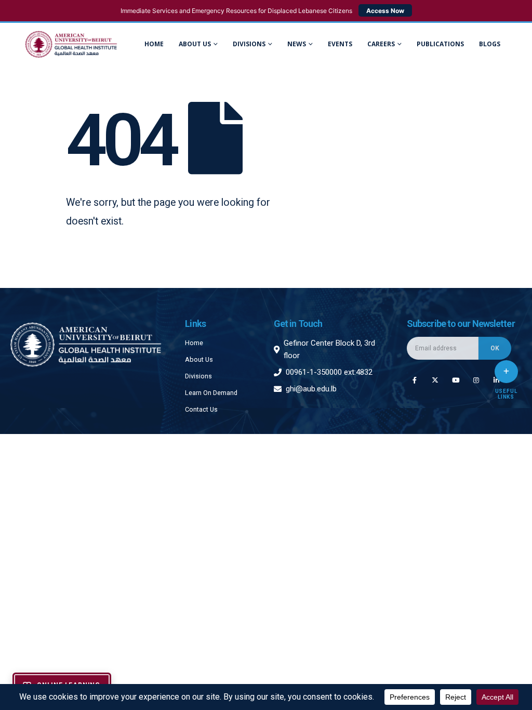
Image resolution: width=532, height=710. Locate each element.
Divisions (198, 376)
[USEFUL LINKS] (506, 371)
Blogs (489, 44)
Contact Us (201, 409)
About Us (195, 44)
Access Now (385, 11)
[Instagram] (476, 379)
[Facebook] (414, 379)
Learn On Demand (211, 393)
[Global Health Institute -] (71, 44)
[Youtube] (455, 379)
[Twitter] (435, 379)
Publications (440, 44)
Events (340, 44)
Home (154, 44)
